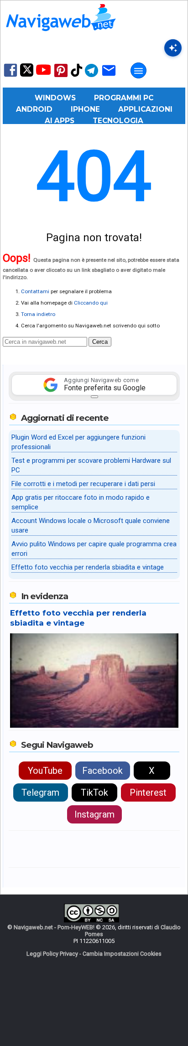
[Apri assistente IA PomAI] (173, 48)
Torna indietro (38, 314)
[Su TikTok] (76, 75)
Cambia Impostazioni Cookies (122, 953)
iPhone (85, 109)
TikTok (94, 792)
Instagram (94, 814)
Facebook (102, 770)
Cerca (100, 341)
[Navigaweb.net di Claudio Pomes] (60, 35)
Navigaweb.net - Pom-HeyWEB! (54, 927)
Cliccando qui (91, 303)
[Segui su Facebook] (10, 75)
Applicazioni (145, 109)
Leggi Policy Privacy (52, 953)
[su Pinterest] (61, 76)
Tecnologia (118, 120)
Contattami (35, 291)
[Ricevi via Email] (109, 76)
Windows (55, 97)
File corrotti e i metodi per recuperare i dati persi (83, 484)
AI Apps (59, 120)
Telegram (40, 792)
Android (34, 109)
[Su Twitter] (26, 74)
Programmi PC (123, 97)
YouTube (45, 770)
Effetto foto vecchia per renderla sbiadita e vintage (87, 567)
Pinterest (148, 792)
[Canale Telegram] (91, 76)
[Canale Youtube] (43, 72)
